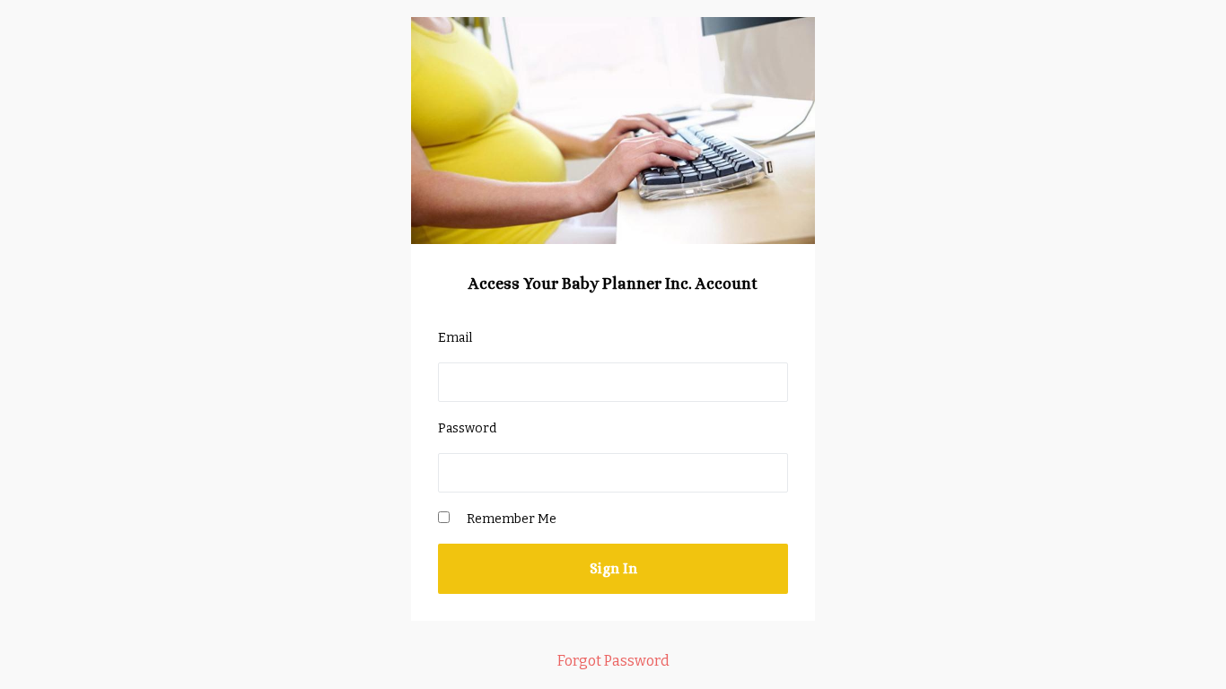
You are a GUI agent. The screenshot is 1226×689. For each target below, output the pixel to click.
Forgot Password (613, 660)
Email (455, 337)
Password (467, 428)
